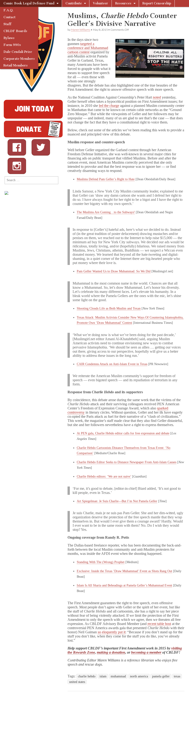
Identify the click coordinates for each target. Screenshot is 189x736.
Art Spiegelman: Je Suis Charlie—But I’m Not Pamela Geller (117, 501)
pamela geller (161, 676)
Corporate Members (19, 59)
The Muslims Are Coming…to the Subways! (106, 212)
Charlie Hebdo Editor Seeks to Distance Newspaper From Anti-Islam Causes (126, 462)
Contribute (73, 3)
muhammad (118, 676)
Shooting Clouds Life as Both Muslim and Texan (109, 308)
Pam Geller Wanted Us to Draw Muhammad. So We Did (114, 271)
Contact (9, 17)
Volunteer (100, 3)
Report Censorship (156, 3)
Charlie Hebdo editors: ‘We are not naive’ (104, 476)
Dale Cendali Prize (17, 52)
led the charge (109, 106)
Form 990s (12, 45)
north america (139, 676)
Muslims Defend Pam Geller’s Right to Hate (106, 179)
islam (103, 676)
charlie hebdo (86, 676)
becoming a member (146, 652)
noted (157, 97)
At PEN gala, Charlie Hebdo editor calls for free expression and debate (123, 433)
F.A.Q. (8, 10)
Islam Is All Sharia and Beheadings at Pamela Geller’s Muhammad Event (124, 585)
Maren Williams (80, 29)
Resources (123, 3)
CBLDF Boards (15, 31)
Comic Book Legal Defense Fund (28, 3)
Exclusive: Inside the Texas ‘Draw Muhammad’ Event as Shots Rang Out (124, 571)
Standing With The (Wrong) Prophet (100, 562)
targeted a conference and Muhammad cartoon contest (88, 48)
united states (77, 682)
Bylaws (9, 38)
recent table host (159, 624)
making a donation (111, 652)
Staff (7, 24)
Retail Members (15, 65)
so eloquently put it (111, 632)
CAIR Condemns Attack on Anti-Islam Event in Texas (112, 364)
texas (177, 676)
